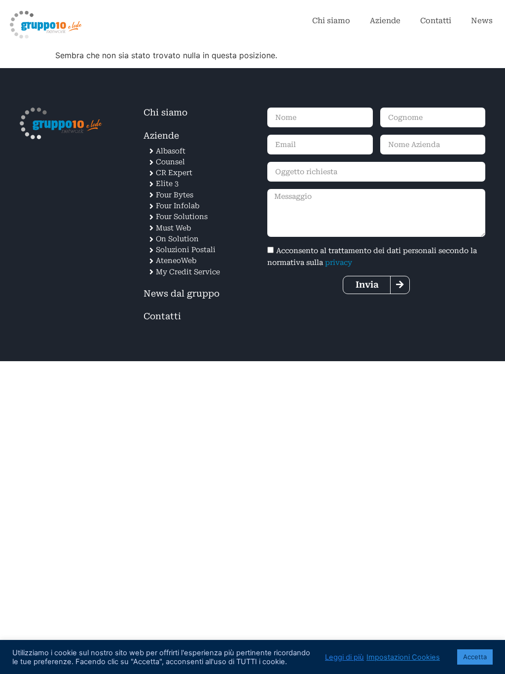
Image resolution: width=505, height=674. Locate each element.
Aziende (385, 20)
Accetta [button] (475, 657)
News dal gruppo (181, 294)
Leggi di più (344, 657)
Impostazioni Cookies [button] (403, 657)
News (482, 20)
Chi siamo (331, 20)
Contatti (435, 20)
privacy (338, 263)
